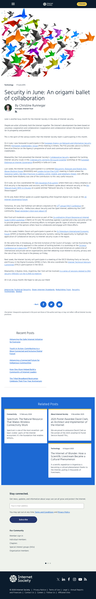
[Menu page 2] (48, 563)
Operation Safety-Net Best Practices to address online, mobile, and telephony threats (40, 174)
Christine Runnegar (32, 105)
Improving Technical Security (17, 289)
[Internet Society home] (48, 4)
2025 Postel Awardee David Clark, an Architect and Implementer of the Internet (69, 422)
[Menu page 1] (45, 563)
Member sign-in (16, 536)
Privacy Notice (40, 590)
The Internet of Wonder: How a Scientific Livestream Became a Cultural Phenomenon (68, 456)
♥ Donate (81, 4)
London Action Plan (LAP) (48, 171)
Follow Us (50, 592)
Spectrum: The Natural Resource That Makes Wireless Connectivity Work (25, 422)
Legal (65, 590)
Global (19, 291)
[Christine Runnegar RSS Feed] (16, 111)
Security (76, 289)
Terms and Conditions (44, 512)
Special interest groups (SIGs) (22, 547)
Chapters (13, 543)
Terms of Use (54, 590)
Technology (9, 291)
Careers (40, 592)
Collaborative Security (59, 157)
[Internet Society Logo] (21, 579)
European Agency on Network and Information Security (67, 143)
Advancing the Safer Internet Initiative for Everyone (26, 340)
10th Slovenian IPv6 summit (46, 183)
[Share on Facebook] (43, 304)
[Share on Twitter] (51, 304)
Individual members (18, 539)
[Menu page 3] (50, 563)
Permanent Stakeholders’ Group (24, 146)
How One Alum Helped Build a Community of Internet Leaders (23, 371)
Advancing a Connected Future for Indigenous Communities (25, 361)
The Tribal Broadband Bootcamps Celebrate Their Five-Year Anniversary (26, 380)
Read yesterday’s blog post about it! (30, 211)
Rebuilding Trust (63, 289)
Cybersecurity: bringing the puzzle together (48, 160)
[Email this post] (59, 304)
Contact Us (29, 592)
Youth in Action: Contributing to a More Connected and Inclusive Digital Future (26, 351)
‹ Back (36, 305)
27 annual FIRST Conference (69, 206)
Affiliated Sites (64, 592)
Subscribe (23, 519)
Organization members (19, 550)
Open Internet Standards (43, 289)
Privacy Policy (64, 512)
